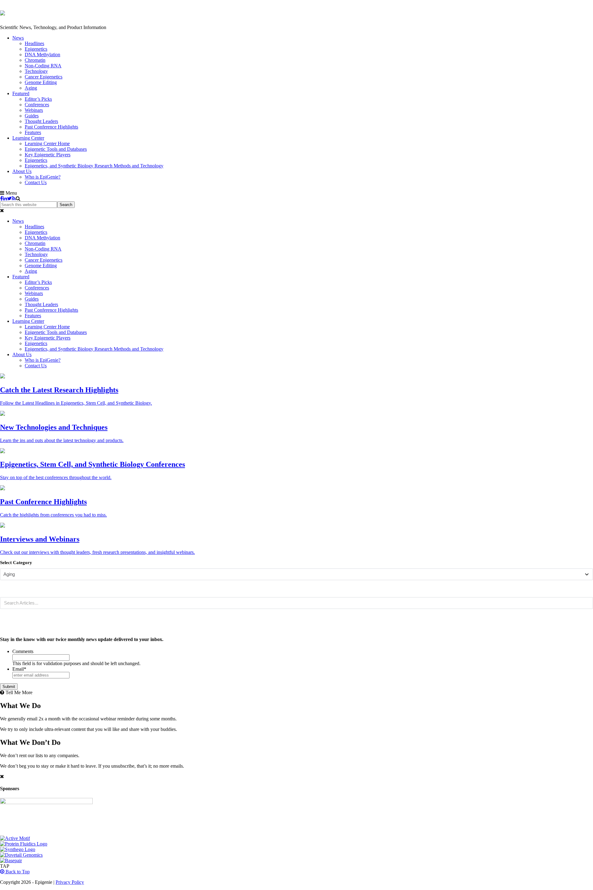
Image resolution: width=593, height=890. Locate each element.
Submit (8, 686)
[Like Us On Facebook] (1, 198)
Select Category (16, 562)
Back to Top (17, 871)
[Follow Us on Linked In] (5, 198)
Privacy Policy (70, 882)
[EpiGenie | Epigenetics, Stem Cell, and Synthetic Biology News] (2, 12)
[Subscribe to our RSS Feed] (14, 198)
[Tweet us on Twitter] (9, 198)
